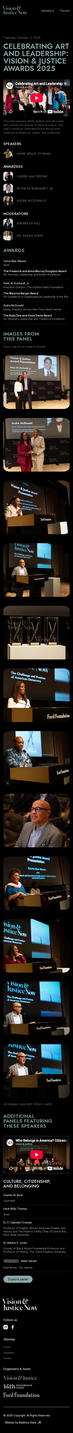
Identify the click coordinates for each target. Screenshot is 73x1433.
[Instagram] (5, 1327)
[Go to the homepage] (21, 1305)
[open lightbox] (36, 382)
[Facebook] (12, 1327)
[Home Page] (15, 10)
